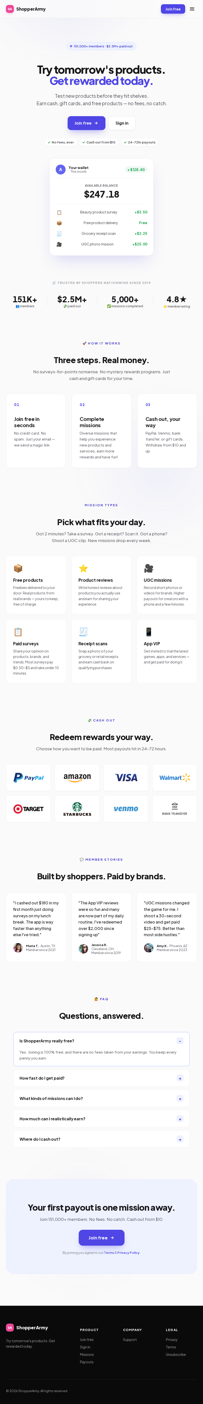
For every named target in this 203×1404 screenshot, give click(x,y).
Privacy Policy (128, 1253)
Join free (173, 9)
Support (130, 1339)
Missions (87, 1354)
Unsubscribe (176, 1354)
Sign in (122, 123)
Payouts (87, 1362)
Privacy (172, 1339)
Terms (109, 1253)
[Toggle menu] (192, 9)
